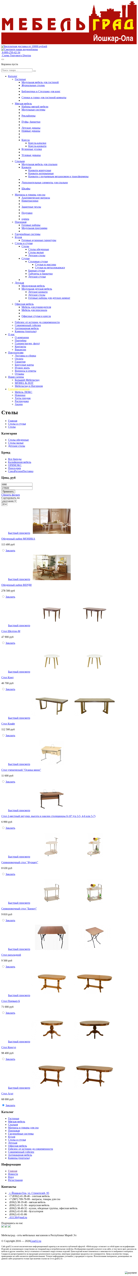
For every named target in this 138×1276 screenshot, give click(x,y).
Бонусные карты (24, 364)
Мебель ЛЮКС (23, 392)
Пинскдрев (14, 468)
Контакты (20, 346)
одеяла (25, 219)
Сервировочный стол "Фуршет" (19, 862)
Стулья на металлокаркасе (50, 267)
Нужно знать (22, 367)
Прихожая (20, 222)
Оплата (19, 358)
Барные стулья (36, 270)
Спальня (20, 161)
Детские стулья (37, 276)
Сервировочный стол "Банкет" (19, 908)
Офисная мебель (24, 304)
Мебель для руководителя (36, 307)
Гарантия (20, 361)
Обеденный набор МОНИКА (18, 538)
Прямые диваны (31, 130)
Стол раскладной (11, 954)
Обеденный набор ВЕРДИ (16, 584)
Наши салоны (16, 376)
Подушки (27, 212)
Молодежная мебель (33, 285)
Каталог (12, 76)
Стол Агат (7, 1093)
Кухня (18, 237)
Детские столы (36, 255)
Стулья (25, 258)
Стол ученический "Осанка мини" (21, 769)
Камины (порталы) (26, 331)
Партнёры (20, 340)
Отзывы (19, 373)
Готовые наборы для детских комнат (49, 297)
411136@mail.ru (17, 1217)
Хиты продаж (23, 398)
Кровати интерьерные (41, 173)
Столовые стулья (38, 261)
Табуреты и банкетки (40, 273)
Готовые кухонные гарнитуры (39, 240)
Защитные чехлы (31, 206)
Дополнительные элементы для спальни (45, 182)
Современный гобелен (28, 325)
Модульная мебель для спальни (39, 164)
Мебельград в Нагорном (29, 386)
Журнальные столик (33, 85)
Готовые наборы (31, 225)
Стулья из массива (45, 264)
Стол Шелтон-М (10, 631)
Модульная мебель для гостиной (40, 82)
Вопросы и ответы (25, 370)
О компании (22, 337)
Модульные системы (33, 109)
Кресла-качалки (37, 143)
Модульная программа (34, 228)
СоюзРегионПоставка (20, 471)
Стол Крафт (8, 723)
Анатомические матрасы (36, 197)
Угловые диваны (31, 155)
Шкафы (26, 188)
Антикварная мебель (27, 328)
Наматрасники (30, 200)
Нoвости (13, 1174)
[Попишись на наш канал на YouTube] (9, 1226)
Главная (12, 420)
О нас (11, 334)
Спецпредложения (18, 389)
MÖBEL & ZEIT (24, 383)
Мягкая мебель (23, 103)
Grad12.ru (35, 1241)
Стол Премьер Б (10, 1001)
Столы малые (36, 252)
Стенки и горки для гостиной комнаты (44, 97)
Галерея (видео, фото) (27, 343)
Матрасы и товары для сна (30, 194)
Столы (25, 246)
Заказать (10, 550)
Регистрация (15, 1180)
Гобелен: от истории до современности (37, 322)
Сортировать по (10, 497)
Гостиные (20, 79)
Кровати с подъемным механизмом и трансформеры (58, 176)
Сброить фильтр (10, 494)
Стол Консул (8, 1047)
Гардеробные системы (27, 234)
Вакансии (20, 349)
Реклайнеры (29, 115)
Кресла (26, 140)
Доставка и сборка (25, 355)
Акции (19, 404)
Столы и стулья (23, 243)
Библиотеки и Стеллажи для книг (41, 91)
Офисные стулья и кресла (36, 316)
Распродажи (22, 401)
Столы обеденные (38, 249)
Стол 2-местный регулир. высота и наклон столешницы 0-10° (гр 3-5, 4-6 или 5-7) (48, 816)
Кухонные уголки (32, 149)
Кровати (26, 167)
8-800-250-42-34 (10, 52)
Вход (11, 1177)
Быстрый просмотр (19, 533)
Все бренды (15, 459)
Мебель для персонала (34, 310)
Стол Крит (7, 677)
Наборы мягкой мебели (35, 106)
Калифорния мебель (19, 462)
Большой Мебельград (27, 379)
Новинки (20, 395)
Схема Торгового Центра (16, 55)
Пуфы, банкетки (31, 121)
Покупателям (15, 352)
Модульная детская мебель (37, 288)
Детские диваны (31, 127)
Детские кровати (38, 291)
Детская (19, 282)
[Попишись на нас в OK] (6, 1226)
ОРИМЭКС (15, 465)
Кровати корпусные (39, 170)
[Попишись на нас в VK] (2, 1226)
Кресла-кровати (37, 146)
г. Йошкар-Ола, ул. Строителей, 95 (28, 1193)
